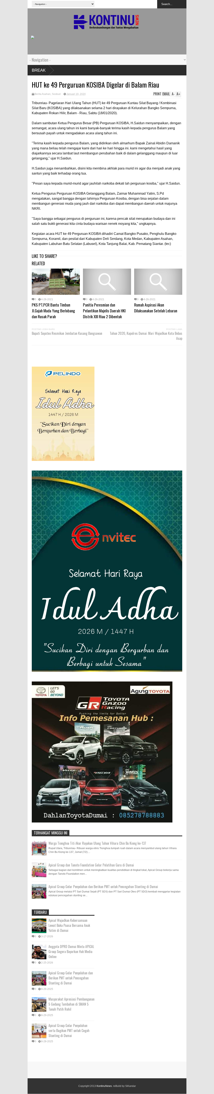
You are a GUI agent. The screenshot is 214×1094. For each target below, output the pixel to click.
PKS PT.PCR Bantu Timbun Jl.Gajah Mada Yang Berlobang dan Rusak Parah (53, 310)
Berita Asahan (43, 94)
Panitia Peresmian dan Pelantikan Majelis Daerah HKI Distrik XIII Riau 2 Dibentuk (104, 310)
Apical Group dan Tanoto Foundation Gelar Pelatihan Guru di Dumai (91, 865)
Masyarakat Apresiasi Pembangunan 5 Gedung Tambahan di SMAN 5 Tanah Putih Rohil (71, 1004)
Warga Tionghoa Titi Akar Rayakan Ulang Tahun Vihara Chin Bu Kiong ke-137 (97, 843)
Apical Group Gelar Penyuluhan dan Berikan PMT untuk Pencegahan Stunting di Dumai (103, 886)
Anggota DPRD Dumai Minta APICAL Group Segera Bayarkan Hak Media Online (71, 951)
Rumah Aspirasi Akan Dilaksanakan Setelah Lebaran (155, 307)
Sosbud (56, 94)
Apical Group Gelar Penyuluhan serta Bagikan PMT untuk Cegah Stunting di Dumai (68, 1030)
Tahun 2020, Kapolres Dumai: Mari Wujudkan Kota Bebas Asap (146, 336)
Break (39, 70)
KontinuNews (104, 1086)
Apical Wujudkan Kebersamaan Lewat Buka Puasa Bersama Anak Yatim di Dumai (69, 925)
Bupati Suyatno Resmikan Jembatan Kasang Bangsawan (67, 333)
